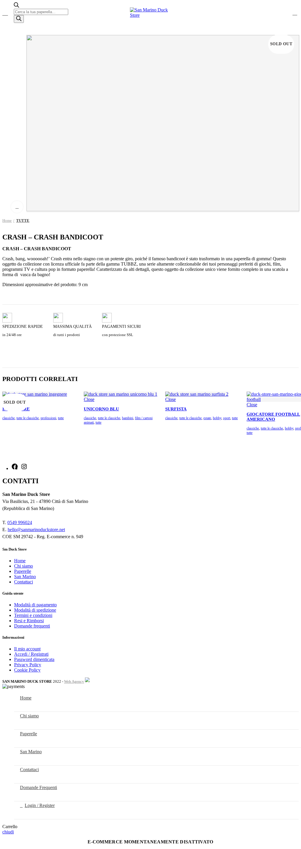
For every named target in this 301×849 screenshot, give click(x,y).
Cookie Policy (27, 669)
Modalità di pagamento (35, 604)
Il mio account (27, 648)
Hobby (217, 418)
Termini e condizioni (33, 615)
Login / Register (40, 805)
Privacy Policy (27, 664)
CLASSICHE (8, 418)
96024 (26, 522)
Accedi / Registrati (31, 654)
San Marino (25, 576)
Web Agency (74, 681)
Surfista (176, 409)
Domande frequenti (32, 625)
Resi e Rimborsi (29, 620)
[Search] (19, 19)
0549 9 (13, 522)
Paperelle (22, 571)
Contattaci (23, 581)
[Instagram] (24, 468)
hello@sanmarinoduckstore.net (36, 529)
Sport (226, 418)
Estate (207, 418)
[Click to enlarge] (17, 207)
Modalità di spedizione (35, 610)
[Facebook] (14, 468)
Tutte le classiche (27, 418)
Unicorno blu (101, 409)
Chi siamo (23, 565)
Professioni (48, 418)
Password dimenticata (34, 659)
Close (89, 399)
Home (7, 220)
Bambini (127, 418)
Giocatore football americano (273, 417)
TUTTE (22, 220)
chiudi (8, 831)
